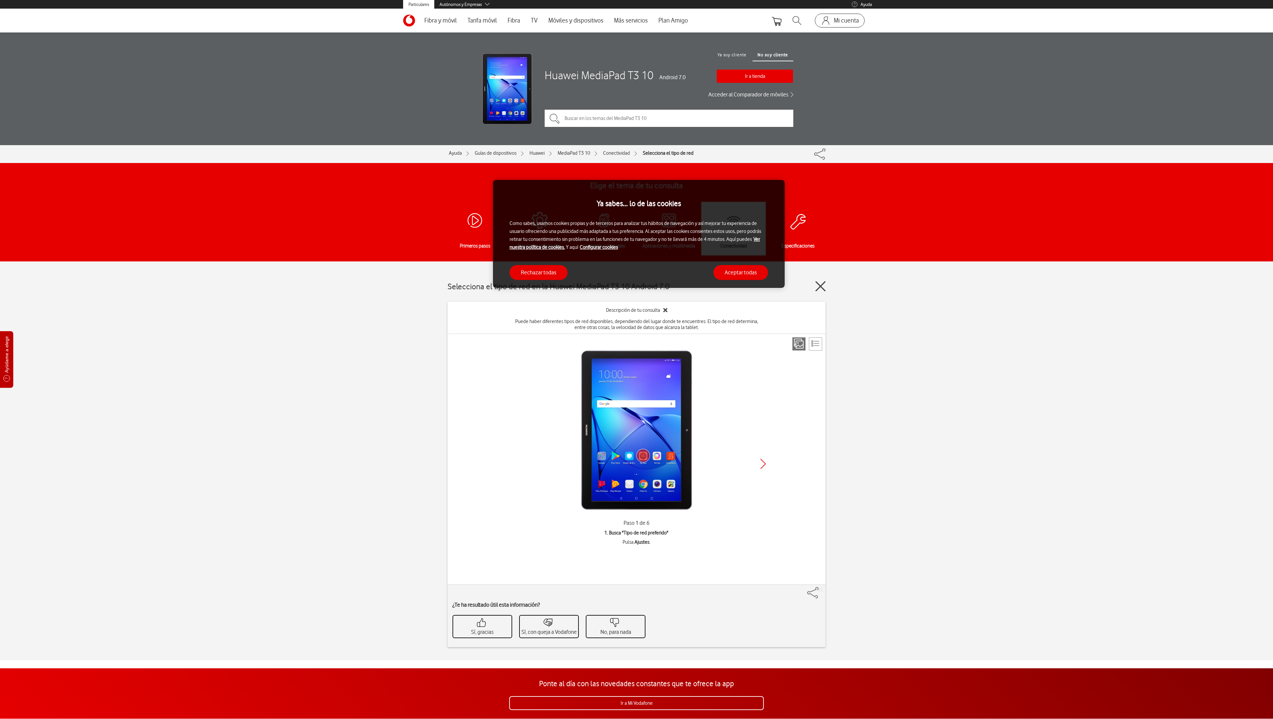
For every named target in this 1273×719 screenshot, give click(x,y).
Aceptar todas (741, 272)
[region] (639, 234)
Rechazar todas (538, 272)
